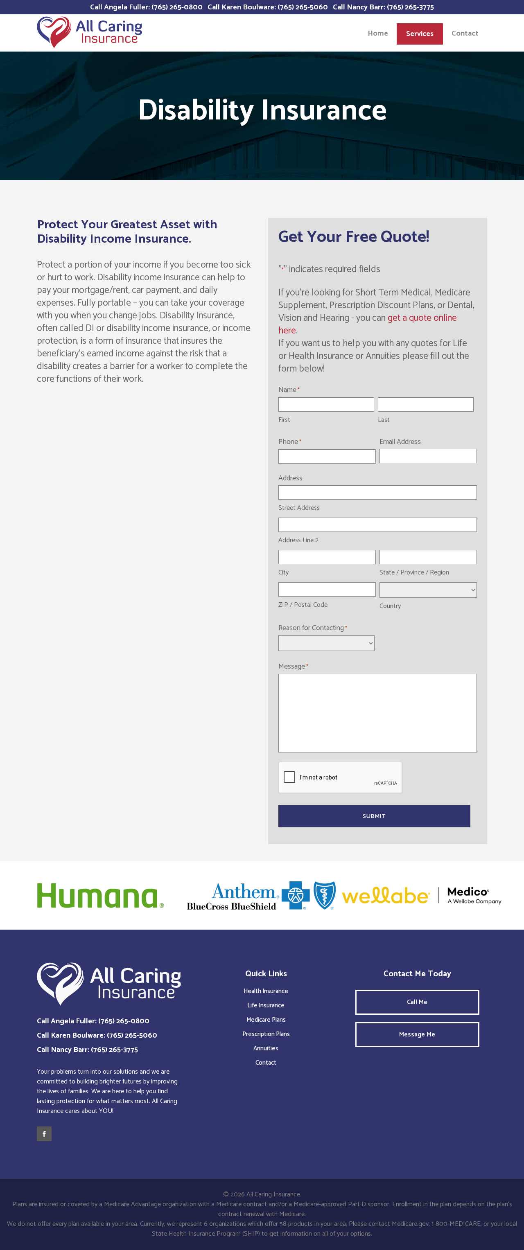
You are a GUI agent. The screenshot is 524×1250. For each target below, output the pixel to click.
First (284, 420)
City (283, 572)
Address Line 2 (298, 540)
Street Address (299, 508)
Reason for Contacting (312, 628)
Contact (265, 1063)
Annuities (265, 1048)
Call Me (417, 1002)
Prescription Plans (266, 1034)
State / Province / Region (414, 572)
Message (293, 666)
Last (384, 420)
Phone (289, 442)
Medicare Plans (266, 1020)
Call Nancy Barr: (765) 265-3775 (383, 7)
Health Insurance (266, 991)
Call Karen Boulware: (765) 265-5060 (268, 7)
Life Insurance (266, 1005)
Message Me (417, 1034)
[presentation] (340, 778)
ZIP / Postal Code (303, 604)
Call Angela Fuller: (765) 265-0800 (146, 7)
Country (390, 606)
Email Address (400, 442)
